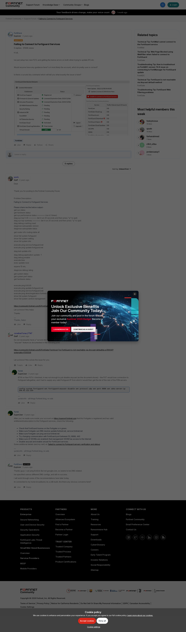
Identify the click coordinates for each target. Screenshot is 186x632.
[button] (93, 627)
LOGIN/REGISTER (61, 329)
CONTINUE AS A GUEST (83, 329)
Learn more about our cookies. (140, 615)
